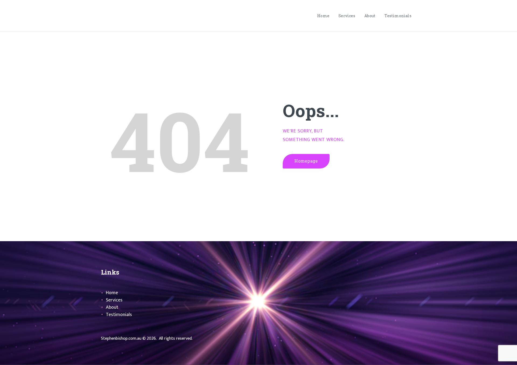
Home (112, 293)
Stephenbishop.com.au (121, 338)
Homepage (306, 161)
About (112, 307)
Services (114, 300)
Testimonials (119, 315)
